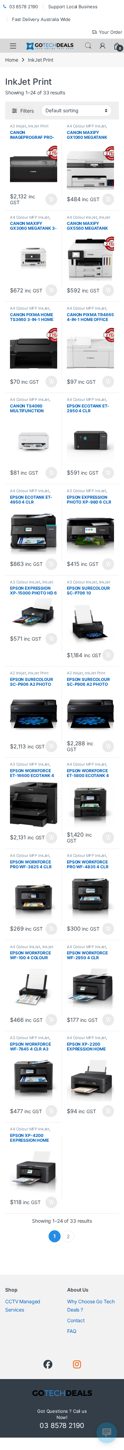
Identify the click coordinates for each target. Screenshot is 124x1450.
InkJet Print (38, 126)
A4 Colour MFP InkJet (86, 126)
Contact (76, 1320)
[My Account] (102, 46)
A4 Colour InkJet (82, 217)
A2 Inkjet (18, 126)
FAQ (71, 1331)
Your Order (110, 32)
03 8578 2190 (23, 6)
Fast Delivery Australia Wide (41, 19)
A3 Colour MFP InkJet (86, 490)
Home (11, 60)
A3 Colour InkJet (25, 582)
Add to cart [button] (51, 199)
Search (88, 46)
